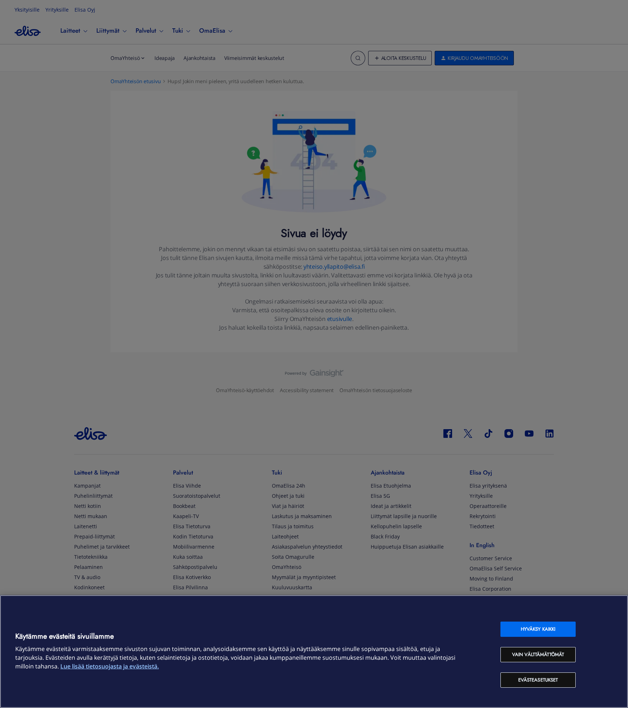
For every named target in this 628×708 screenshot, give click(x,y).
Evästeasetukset (538, 679)
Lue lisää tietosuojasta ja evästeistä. (109, 666)
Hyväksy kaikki (538, 629)
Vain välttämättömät (538, 654)
